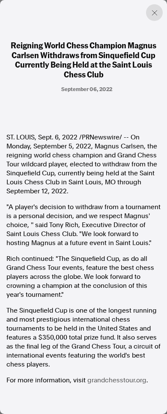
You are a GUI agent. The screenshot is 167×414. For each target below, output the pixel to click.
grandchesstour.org (116, 380)
